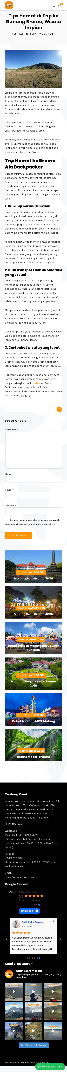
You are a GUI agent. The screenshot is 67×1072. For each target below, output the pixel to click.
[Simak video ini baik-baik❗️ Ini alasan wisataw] (34, 1011)
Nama (9, 474)
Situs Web (10, 505)
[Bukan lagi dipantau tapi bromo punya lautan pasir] (34, 992)
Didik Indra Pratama (33, 922)
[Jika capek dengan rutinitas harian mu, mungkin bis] (14, 992)
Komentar (11, 429)
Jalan (36, 383)
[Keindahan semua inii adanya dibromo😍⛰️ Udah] (53, 992)
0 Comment (47, 33)
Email (9, 489)
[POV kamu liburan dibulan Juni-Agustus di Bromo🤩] (14, 1031)
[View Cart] (59, 5)
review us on (27, 910)
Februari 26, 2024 (24, 33)
